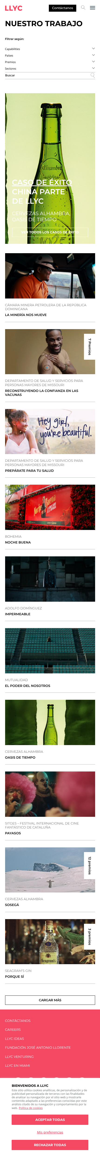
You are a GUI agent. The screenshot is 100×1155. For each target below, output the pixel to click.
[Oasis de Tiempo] (50, 722)
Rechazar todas (50, 1145)
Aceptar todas (50, 1120)
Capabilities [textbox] (12, 49)
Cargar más (50, 1000)
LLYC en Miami (17, 1066)
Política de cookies (31, 1108)
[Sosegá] (50, 870)
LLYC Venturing (19, 1057)
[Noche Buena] (50, 507)
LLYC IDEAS (14, 1039)
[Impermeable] (50, 579)
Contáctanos (62, 8)
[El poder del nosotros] (50, 650)
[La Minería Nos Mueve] (50, 276)
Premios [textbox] (10, 62)
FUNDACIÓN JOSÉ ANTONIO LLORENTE (38, 1048)
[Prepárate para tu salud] (50, 431)
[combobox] (50, 49)
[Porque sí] (50, 941)
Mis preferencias (50, 1132)
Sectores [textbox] (10, 69)
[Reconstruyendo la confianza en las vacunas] (50, 351)
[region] (50, 1116)
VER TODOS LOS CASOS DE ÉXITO (50, 232)
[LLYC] (13, 8)
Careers (13, 1030)
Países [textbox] (9, 55)
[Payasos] (50, 794)
